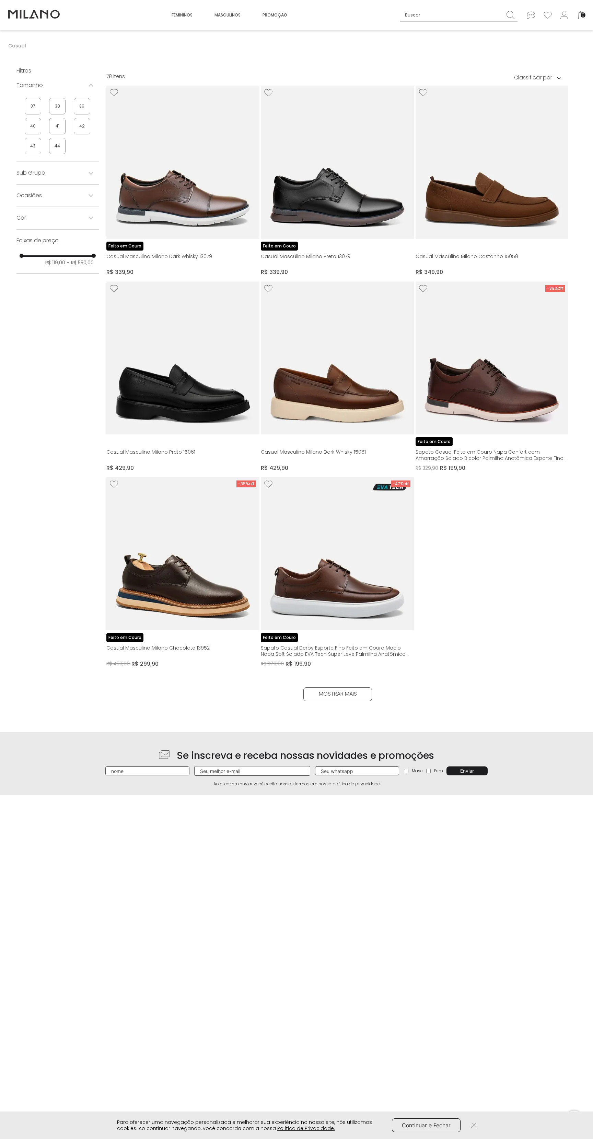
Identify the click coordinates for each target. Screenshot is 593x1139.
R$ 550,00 (80, 262)
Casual (17, 46)
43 (32, 146)
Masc (417, 771)
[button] (57, 85)
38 (57, 106)
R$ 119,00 (55, 262)
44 (57, 146)
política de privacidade (356, 784)
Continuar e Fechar (426, 1125)
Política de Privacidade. (306, 1128)
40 (33, 126)
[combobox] (459, 15)
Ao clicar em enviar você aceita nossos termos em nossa (296, 784)
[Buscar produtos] (512, 15)
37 (33, 106)
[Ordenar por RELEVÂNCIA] (540, 77)
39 (81, 106)
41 (57, 126)
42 (82, 126)
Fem (438, 771)
